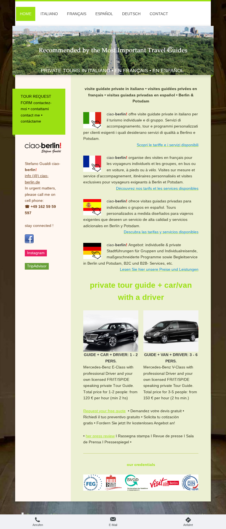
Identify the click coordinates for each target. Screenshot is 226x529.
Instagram (36, 253)
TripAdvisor (37, 266)
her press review (100, 436)
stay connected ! (39, 225)
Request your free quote (104, 411)
